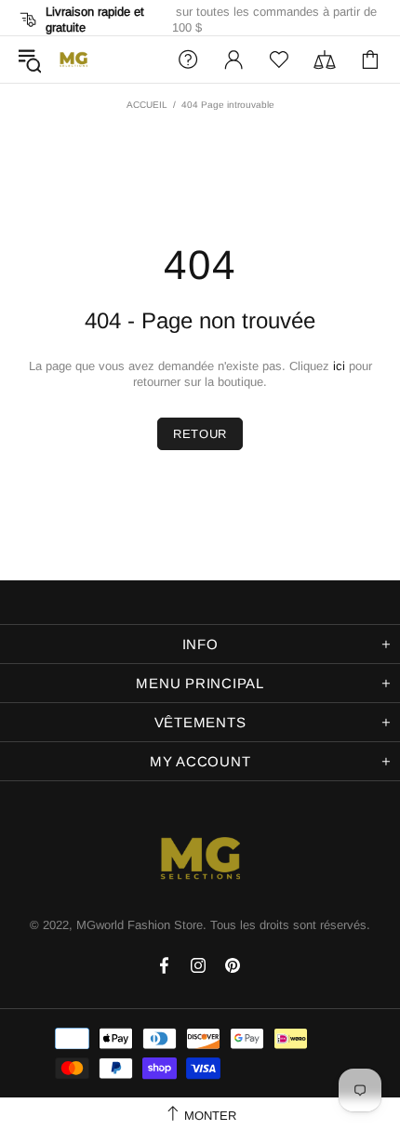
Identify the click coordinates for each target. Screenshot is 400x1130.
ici (339, 366)
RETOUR (200, 434)
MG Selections (73, 59)
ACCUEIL (147, 105)
